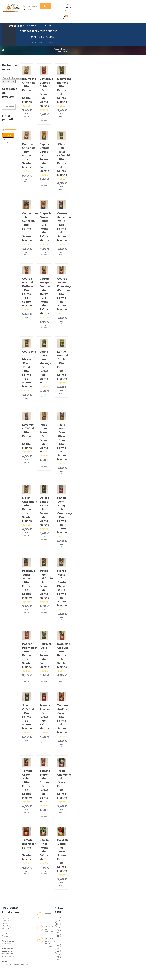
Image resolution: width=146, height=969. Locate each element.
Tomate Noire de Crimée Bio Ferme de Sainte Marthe (45, 786)
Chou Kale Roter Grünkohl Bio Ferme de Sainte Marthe (63, 159)
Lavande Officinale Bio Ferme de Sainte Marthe (28, 436)
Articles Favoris (44, 37)
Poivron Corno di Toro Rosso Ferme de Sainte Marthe (62, 855)
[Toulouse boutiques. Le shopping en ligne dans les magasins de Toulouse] (58, 918)
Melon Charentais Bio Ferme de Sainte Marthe (29, 509)
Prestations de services (42, 42)
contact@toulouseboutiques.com (16, 964)
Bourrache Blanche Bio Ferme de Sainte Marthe (64, 90)
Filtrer (8, 135)
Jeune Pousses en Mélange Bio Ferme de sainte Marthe (45, 367)
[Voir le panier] (65, 18)
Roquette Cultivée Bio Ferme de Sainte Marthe (63, 655)
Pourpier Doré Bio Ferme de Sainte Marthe (45, 655)
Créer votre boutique (43, 31)
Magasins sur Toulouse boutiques (35, 26)
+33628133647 (8, 956)
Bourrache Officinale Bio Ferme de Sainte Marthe (29, 90)
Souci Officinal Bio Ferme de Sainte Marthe (28, 717)
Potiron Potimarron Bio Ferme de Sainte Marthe (30, 655)
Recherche (8, 81)
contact (48, 914)
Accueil (57, 49)
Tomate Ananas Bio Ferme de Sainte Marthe (45, 717)
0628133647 (7, 944)
